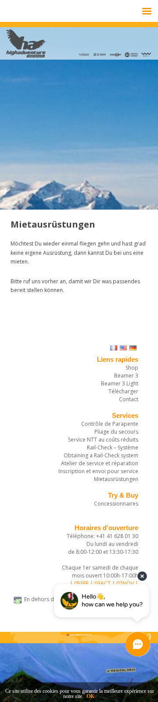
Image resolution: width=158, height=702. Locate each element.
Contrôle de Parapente (109, 424)
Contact (128, 399)
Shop (132, 367)
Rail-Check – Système (112, 447)
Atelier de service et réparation (99, 463)
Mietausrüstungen (116, 479)
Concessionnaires (116, 503)
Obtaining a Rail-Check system (101, 455)
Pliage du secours (116, 431)
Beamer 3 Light (119, 383)
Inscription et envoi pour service (98, 471)
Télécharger (123, 391)
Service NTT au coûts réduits (103, 439)
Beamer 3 (126, 375)
